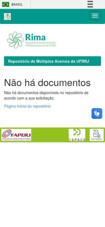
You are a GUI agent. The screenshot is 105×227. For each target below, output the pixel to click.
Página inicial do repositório (27, 106)
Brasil (11, 4)
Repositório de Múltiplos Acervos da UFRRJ (48, 61)
